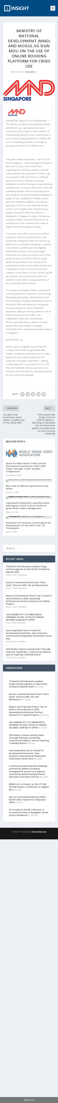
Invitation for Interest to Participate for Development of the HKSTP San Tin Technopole (28, 525)
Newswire (30, 71)
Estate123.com (39, 831)
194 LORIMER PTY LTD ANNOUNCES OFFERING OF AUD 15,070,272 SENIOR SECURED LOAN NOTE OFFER (25, 617)
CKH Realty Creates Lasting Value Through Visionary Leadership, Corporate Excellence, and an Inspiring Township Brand (28, 652)
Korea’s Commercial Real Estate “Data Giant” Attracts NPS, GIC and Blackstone (27, 583)
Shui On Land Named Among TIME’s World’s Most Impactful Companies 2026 (27, 800)
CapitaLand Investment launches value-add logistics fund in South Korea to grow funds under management (28, 505)
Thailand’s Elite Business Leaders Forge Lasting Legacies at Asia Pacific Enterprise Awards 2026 (27, 569)
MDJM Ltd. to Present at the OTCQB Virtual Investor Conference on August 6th (29, 787)
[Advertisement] (29, 970)
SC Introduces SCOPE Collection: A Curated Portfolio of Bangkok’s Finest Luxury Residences (28, 812)
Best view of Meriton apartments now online (27, 487)
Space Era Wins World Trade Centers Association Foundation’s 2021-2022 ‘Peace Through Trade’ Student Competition (26, 467)
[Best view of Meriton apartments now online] (29, 480)
